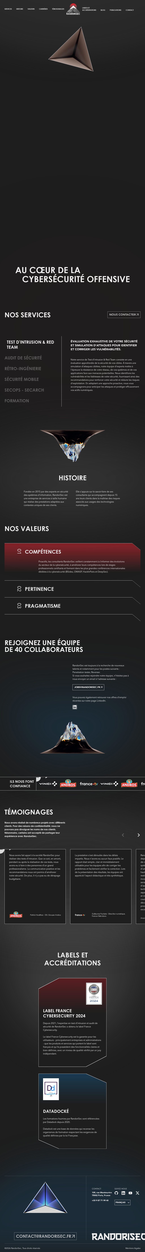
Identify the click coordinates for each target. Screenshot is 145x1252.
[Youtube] (130, 1193)
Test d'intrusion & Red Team (30, 345)
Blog (103, 10)
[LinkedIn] (74, 707)
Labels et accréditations (89, 9)
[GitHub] (116, 1193)
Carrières (43, 9)
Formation (17, 400)
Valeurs (31, 9)
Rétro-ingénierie (23, 368)
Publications (115, 10)
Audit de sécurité (23, 357)
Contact (130, 10)
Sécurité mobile (22, 379)
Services (8, 9)
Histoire (19, 9)
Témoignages (58, 9)
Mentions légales (132, 1248)
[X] (137, 1193)
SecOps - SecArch (24, 390)
